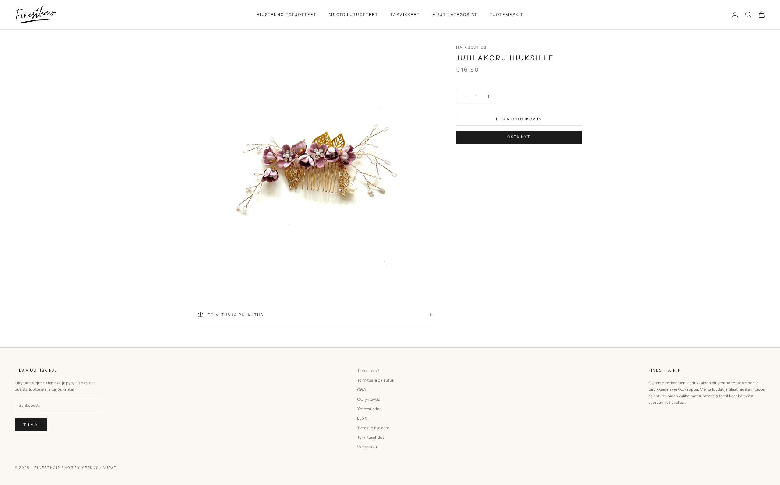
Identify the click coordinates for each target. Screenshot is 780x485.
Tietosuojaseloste (373, 427)
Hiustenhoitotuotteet (287, 14)
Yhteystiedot (369, 408)
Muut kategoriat (454, 14)
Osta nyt (518, 136)
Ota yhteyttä (368, 399)
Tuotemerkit (506, 14)
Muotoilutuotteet (353, 14)
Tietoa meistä (369, 370)
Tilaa (30, 424)
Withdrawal (367, 447)
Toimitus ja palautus (375, 380)
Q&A (361, 389)
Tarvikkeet (405, 14)
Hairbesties (471, 47)
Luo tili (363, 418)
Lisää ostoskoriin (519, 119)
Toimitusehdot (370, 437)
